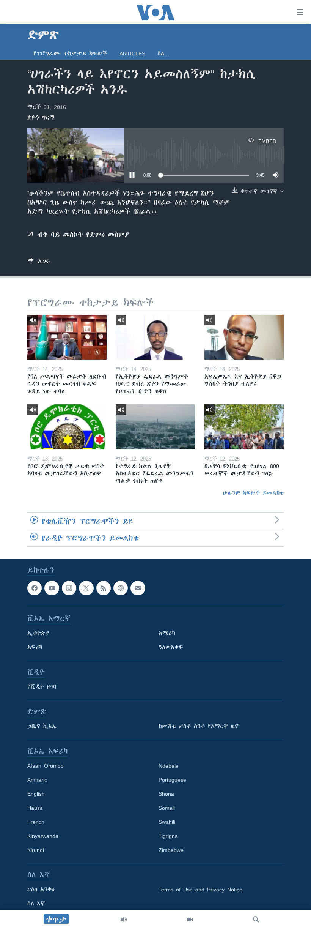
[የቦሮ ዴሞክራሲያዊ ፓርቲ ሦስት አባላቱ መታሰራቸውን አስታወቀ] (67, 426)
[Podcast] (120, 588)
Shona (166, 793)
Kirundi (35, 850)
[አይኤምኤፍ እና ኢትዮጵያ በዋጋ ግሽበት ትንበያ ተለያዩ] (244, 337)
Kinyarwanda (42, 836)
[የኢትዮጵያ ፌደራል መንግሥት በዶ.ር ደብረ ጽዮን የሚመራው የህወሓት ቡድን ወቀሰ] (155, 337)
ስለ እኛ (36, 903)
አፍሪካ (34, 647)
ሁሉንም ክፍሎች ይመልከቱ (253, 493)
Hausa (35, 807)
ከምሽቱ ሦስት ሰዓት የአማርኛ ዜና (199, 726)
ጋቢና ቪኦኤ (42, 726)
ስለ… (163, 53)
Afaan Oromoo (45, 765)
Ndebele (169, 765)
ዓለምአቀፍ (171, 647)
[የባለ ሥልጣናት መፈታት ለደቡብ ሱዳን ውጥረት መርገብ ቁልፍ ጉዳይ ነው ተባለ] (67, 337)
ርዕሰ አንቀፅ (41, 889)
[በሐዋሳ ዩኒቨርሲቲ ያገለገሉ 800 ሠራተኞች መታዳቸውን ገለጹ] (244, 426)
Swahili (167, 822)
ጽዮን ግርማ (41, 117)
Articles (132, 53)
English (36, 793)
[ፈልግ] (256, 919)
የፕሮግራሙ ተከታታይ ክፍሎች (70, 53)
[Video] (190, 919)
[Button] (39, 263)
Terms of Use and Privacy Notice (200, 889)
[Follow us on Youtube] (51, 588)
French (35, 822)
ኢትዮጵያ (38, 633)
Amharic (37, 779)
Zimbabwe (171, 850)
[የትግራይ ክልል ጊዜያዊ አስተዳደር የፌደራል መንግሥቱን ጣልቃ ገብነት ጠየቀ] (155, 426)
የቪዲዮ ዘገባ (42, 686)
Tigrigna (168, 836)
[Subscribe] (137, 588)
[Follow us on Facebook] (34, 588)
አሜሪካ (167, 633)
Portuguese (172, 779)
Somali (167, 807)
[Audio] (123, 919)
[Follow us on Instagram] (69, 588)
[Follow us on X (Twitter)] (86, 588)
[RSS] (103, 588)
